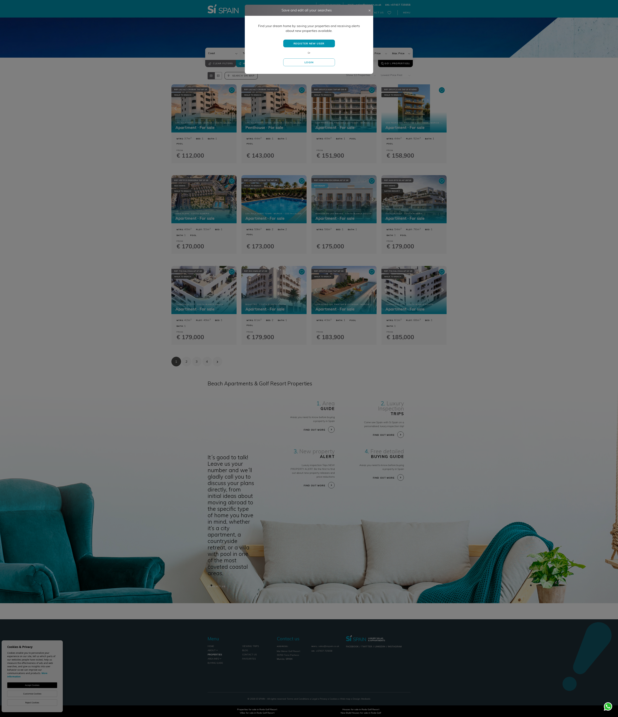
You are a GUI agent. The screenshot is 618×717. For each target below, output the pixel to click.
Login (309, 62)
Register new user (309, 43)
